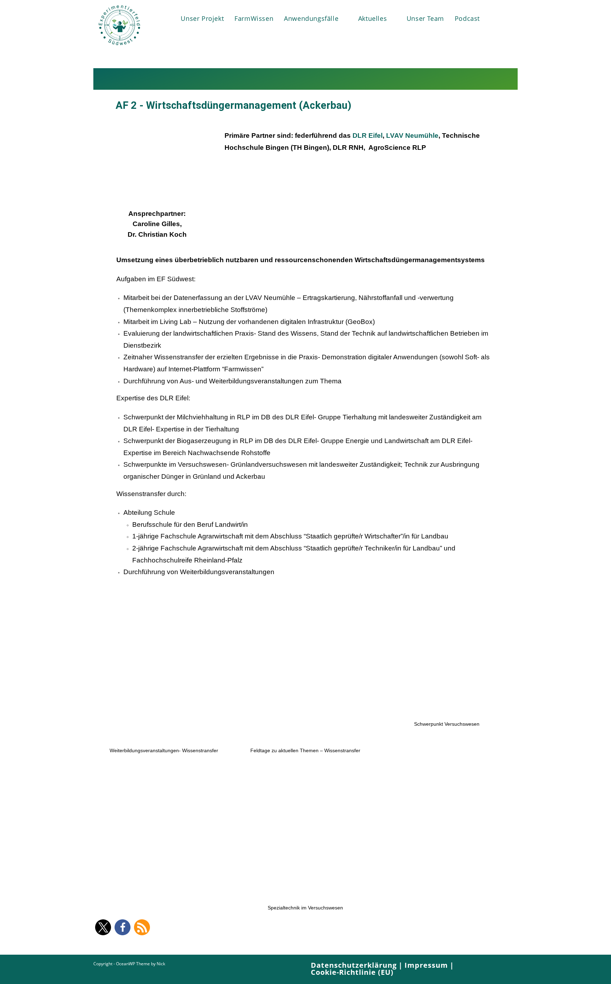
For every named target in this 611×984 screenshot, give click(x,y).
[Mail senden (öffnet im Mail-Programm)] (509, 17)
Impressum (426, 965)
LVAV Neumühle (412, 135)
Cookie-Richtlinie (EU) (352, 972)
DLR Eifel (368, 135)
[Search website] (493, 18)
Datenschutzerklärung (354, 965)
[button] (103, 927)
